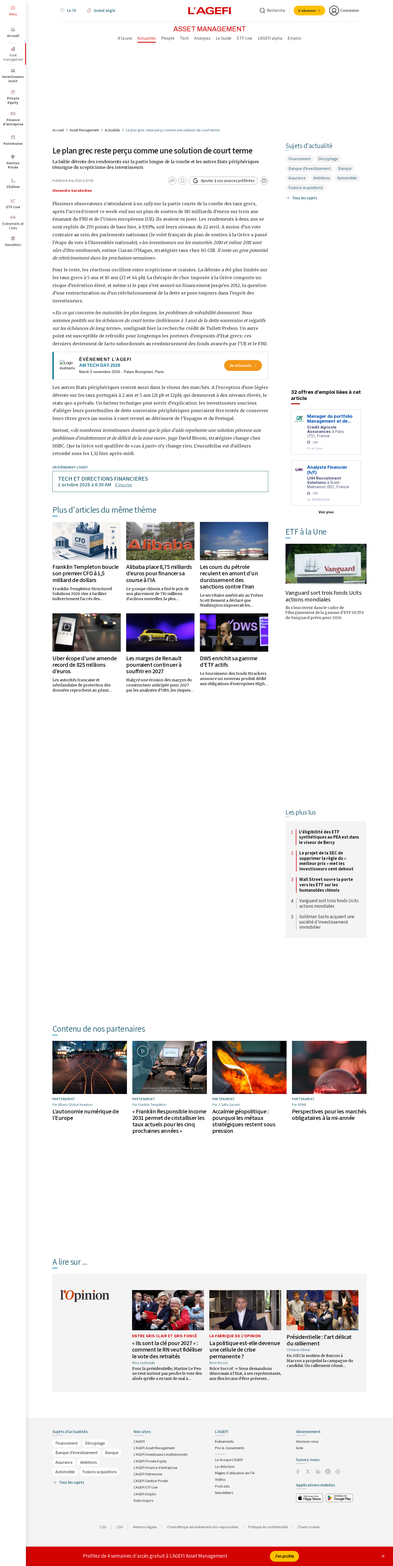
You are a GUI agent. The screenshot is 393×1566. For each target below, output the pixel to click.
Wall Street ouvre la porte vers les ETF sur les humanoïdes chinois (326, 885)
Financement (299, 158)
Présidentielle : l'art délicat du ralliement (319, 1340)
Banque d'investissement (309, 168)
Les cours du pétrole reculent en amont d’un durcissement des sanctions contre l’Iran (229, 576)
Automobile (347, 177)
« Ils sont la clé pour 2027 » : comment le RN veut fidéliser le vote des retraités (167, 1349)
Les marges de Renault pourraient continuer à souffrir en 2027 (154, 664)
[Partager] (172, 181)
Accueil (58, 130)
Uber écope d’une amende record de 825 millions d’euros (84, 664)
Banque (345, 168)
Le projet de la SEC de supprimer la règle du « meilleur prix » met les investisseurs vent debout (326, 860)
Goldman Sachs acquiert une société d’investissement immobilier (326, 922)
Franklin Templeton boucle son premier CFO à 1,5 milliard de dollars (85, 573)
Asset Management (84, 130)
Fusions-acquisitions (305, 187)
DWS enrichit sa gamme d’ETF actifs (228, 661)
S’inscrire (123, 485)
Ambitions (321, 177)
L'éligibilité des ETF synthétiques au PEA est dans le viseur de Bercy (329, 837)
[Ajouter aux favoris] (183, 181)
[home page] (209, 10)
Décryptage (328, 158)
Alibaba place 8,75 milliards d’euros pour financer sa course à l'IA (159, 573)
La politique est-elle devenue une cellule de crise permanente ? (244, 1349)
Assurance (297, 177)
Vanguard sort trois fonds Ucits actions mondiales (323, 596)
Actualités (112, 130)
